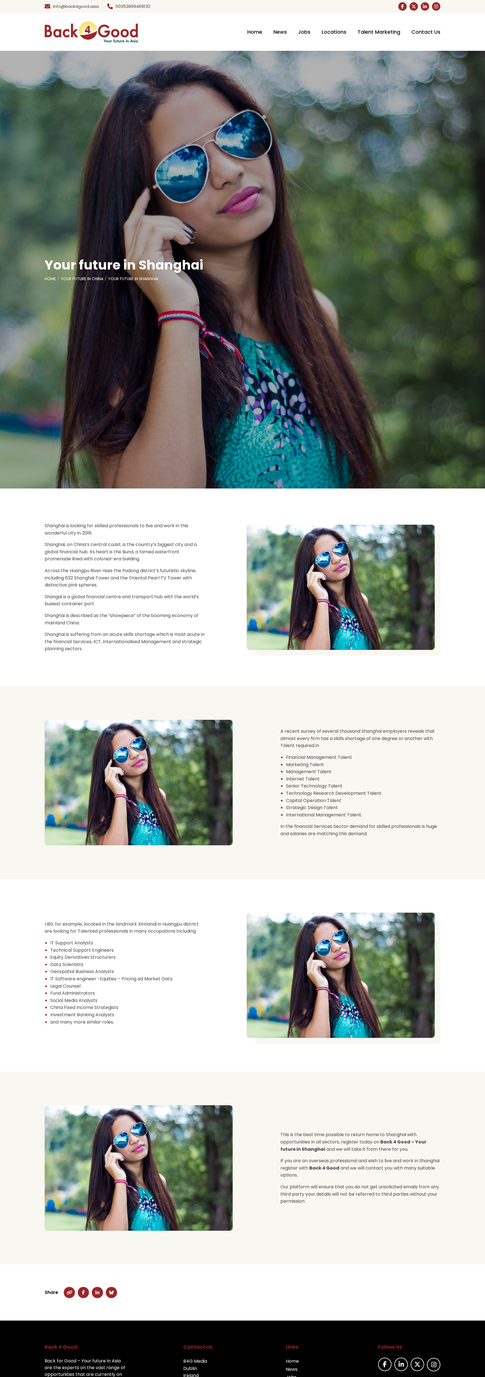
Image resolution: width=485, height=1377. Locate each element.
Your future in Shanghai (133, 279)
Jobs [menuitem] (304, 32)
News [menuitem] (280, 32)
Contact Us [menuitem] (425, 32)
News (292, 1369)
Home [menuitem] (254, 32)
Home (50, 279)
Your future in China (82, 279)
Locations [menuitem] (334, 32)
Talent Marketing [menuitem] (379, 32)
